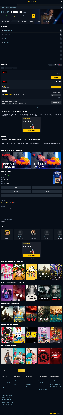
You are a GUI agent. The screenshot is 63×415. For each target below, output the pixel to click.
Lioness (15, 382)
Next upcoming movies (54, 376)
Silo (14, 386)
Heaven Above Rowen (55, 380)
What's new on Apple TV (43, 384)
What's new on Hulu (42, 389)
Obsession (4, 378)
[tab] (31, 31)
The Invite (4, 387)
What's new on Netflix (43, 378)
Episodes (24, 21)
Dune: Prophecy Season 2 (7, 395)
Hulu (27, 386)
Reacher (15, 384)
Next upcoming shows (6, 393)
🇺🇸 (59, 64)
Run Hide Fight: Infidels (55, 378)
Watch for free (16, 21)
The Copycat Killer (54, 382)
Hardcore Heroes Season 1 (7, 402)
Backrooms (4, 380)
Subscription (9, 67)
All (2, 67)
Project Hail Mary (5, 385)
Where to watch (5, 21)
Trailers (38, 21)
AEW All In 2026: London (55, 386)
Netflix (27, 378)
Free (15, 67)
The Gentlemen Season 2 (7, 397)
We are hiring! (22, 370)
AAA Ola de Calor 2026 (55, 384)
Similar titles (46, 21)
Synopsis (32, 21)
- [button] (7, 30)
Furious (15, 378)
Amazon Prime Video (30, 380)
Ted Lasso (16, 380)
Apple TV (28, 382)
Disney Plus (28, 384)
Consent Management (31, 372)
